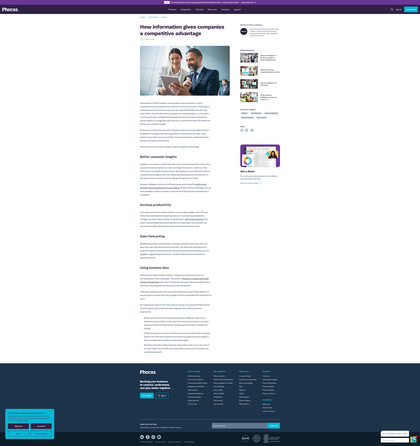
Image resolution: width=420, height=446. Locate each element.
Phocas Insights (219, 393)
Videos (241, 393)
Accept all (41, 426)
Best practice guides (246, 383)
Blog (164, 17)
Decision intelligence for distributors (268, 84)
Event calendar (244, 397)
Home (142, 17)
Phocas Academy (268, 390)
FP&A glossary (244, 404)
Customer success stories (247, 379)
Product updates (268, 386)
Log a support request (270, 379)
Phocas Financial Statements (223, 379)
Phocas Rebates (219, 386)
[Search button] (392, 9)
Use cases (199, 9)
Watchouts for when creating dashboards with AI (269, 71)
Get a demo (411, 9)
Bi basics (245, 113)
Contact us (266, 376)
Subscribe (274, 426)
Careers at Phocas (269, 411)
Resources (153, 17)
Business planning (194, 376)
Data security (218, 400)
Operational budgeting (195, 393)
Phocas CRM (218, 390)
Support (237, 9)
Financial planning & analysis (197, 383)
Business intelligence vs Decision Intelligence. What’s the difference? (268, 58)
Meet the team (267, 408)
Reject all (18, 426)
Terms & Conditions (174, 442)
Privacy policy (160, 442)
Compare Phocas (245, 376)
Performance (261, 117)
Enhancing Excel (193, 400)
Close (18, 433)
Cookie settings (189, 442)
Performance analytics (195, 379)
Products (172, 9)
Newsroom (266, 404)
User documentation (269, 383)
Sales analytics (193, 390)
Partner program (245, 400)
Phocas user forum (269, 393)
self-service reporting (194, 219)
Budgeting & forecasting (196, 386)
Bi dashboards (256, 113)
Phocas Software (255, 25)
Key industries (218, 404)
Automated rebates (194, 397)
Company (225, 9)
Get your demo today (249, 183)
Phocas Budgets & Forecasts (223, 383)
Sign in (399, 9)
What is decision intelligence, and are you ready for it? (268, 97)
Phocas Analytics (219, 376)
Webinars (242, 390)
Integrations (185, 9)
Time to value (192, 404)
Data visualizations (271, 113)
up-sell (143, 254)
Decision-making (247, 117)
